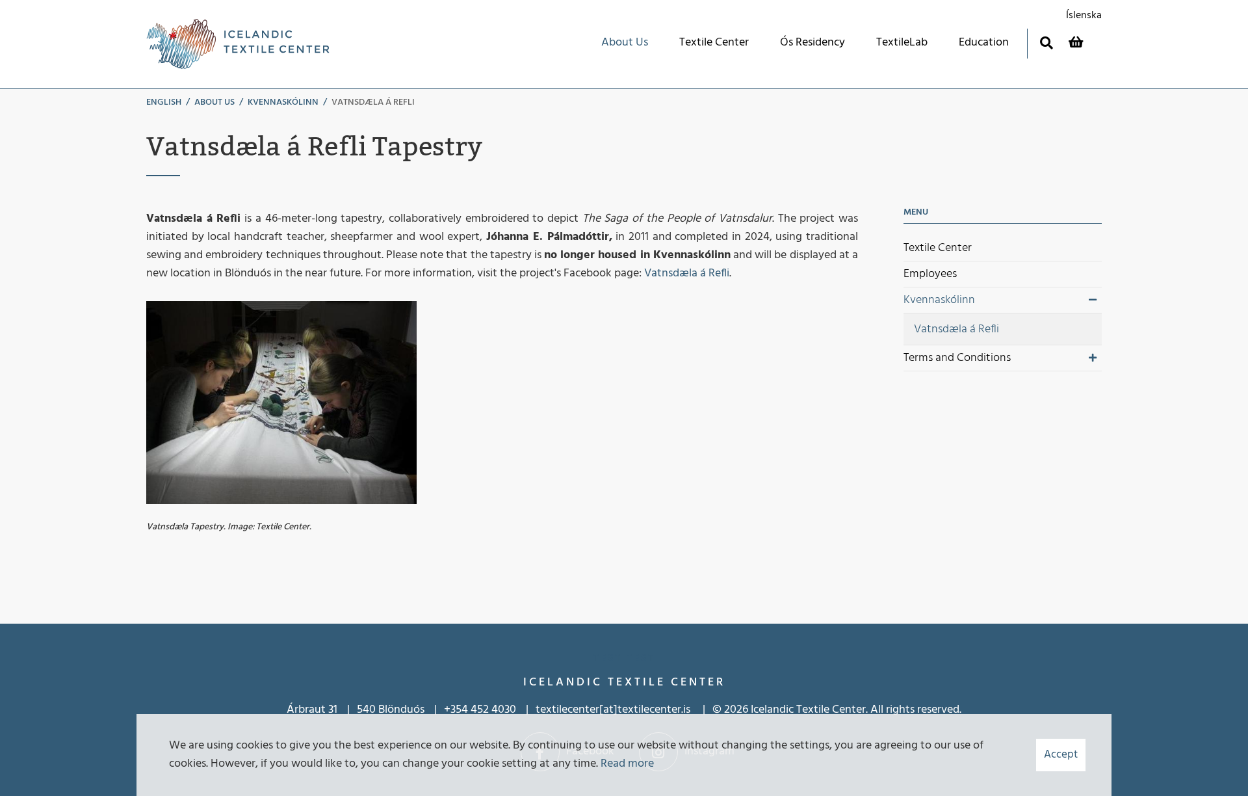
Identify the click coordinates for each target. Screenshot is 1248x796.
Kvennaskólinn (283, 102)
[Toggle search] (1046, 43)
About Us (214, 102)
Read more (627, 763)
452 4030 (493, 709)
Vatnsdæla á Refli (373, 102)
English (163, 102)
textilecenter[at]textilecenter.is (614, 709)
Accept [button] (1061, 754)
